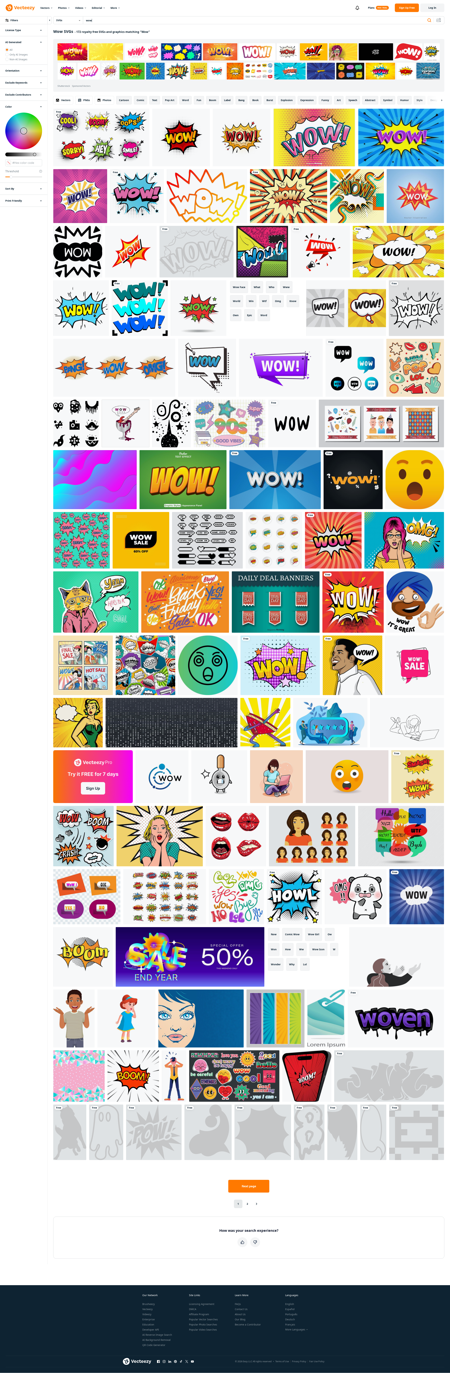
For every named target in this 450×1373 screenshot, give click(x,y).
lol (305, 964)
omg (278, 301)
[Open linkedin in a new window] (169, 1361)
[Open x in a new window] (186, 1361)
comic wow (292, 934)
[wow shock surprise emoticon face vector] (414, 479)
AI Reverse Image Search (157, 1334)
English (289, 1304)
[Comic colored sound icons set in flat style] (274, 540)
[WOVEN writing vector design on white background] (396, 1018)
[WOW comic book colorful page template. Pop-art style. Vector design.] (401, 137)
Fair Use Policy (316, 1361)
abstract (370, 100)
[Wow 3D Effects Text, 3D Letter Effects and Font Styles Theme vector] (275, 479)
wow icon (318, 949)
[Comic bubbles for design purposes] (280, 665)
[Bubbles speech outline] (373, 1132)
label (227, 100)
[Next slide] (438, 100)
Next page (249, 1186)
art (339, 100)
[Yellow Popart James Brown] (352, 665)
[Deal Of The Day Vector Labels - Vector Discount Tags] (276, 602)
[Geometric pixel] (416, 1132)
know (292, 301)
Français (290, 1324)
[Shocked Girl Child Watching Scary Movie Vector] (126, 1018)
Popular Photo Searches (203, 1324)
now (274, 934)
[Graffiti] (389, 1076)
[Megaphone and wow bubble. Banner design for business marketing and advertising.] (320, 251)
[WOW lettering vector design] (292, 423)
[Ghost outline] (106, 1132)
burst (269, 100)
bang (241, 100)
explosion (287, 100)
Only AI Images (19, 54)
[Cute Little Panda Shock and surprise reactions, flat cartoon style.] (356, 896)
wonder (276, 964)
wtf (264, 301)
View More (428, 71)
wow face (239, 287)
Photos (62, 8)
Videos (79, 8)
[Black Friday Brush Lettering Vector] (185, 602)
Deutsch (290, 1319)
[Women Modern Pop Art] (404, 540)
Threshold (12, 171)
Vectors (45, 8)
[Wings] (342, 1132)
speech (353, 100)
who (271, 287)
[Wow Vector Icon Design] (208, 665)
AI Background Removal (156, 1340)
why (292, 964)
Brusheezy (148, 1304)
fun (199, 100)
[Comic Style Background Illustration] (288, 196)
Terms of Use (282, 1361)
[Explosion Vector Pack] (83, 836)
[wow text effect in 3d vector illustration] (415, 196)
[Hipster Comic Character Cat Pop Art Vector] (95, 602)
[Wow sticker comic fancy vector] (131, 251)
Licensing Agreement (201, 1304)
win (251, 301)
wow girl (313, 934)
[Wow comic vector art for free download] (137, 196)
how (288, 949)
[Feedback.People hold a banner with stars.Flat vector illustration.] (330, 722)
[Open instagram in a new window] (164, 1361)
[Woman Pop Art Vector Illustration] (160, 836)
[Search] (429, 20)
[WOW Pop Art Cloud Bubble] (80, 196)
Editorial (97, 8)
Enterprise (148, 1319)
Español (290, 1309)
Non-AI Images (18, 59)
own (236, 315)
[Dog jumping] (69, 1132)
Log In (432, 7)
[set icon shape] (76, 423)
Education (148, 1324)
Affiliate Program (199, 1314)
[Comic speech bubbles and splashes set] (114, 368)
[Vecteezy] (20, 7)
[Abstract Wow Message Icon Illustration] (355, 368)
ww (301, 949)
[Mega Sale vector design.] (326, 1018)
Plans (371, 7)
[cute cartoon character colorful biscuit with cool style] (265, 722)
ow (330, 934)
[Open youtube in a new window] (192, 1361)
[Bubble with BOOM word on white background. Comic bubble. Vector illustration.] (133, 1076)
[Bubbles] (262, 1132)
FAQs (238, 1304)
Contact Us (241, 1309)
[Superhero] (154, 1132)
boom (212, 100)
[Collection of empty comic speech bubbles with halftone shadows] (353, 602)
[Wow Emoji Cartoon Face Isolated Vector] (347, 776)
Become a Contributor (248, 1324)
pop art (169, 100)
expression (307, 100)
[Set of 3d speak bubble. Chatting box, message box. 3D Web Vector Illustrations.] (86, 896)
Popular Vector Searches (203, 1319)
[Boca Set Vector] (236, 836)
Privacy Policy (299, 1361)
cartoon (124, 100)
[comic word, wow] (140, 308)
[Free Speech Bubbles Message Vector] (401, 836)
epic (249, 315)
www (286, 287)
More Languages (295, 1329)
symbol (387, 100)
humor (404, 100)
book (255, 100)
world (236, 301)
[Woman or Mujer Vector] (312, 836)
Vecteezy (147, 1309)
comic (140, 100)
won (274, 949)
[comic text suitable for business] (207, 368)
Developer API (150, 1329)
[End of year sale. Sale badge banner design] (190, 957)
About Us (240, 1314)
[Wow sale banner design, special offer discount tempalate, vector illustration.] (414, 665)
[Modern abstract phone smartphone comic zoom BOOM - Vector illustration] (306, 1076)
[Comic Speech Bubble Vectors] (346, 308)
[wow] (196, 251)
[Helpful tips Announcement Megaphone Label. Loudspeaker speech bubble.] (281, 368)
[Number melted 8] (309, 1132)
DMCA (192, 1309)
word (185, 100)
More (114, 8)
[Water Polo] (208, 1132)
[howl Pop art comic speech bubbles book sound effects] (294, 896)
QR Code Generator (153, 1345)
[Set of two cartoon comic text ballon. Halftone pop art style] (417, 776)
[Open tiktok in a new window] (181, 1361)
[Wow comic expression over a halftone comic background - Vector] (262, 251)
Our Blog (240, 1319)
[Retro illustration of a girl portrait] (201, 1018)
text (154, 100)
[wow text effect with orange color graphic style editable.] (183, 479)
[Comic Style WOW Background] (314, 137)
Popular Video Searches (203, 1329)
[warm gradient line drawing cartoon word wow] (207, 196)
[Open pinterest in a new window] (175, 1361)
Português (291, 1314)
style (420, 100)
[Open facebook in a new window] (158, 1361)
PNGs (86, 100)
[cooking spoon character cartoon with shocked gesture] (219, 776)
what (257, 287)
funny (325, 100)
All (11, 49)
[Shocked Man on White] (174, 1076)
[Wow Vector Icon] (77, 251)
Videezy (146, 1314)
